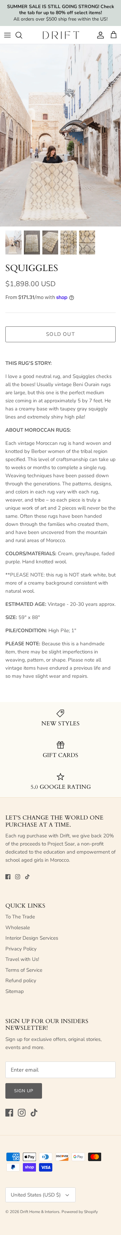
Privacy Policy (21, 948)
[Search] (22, 35)
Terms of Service (23, 970)
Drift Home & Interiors (39, 1211)
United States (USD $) (36, 1194)
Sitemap (14, 991)
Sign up (23, 1091)
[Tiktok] (27, 876)
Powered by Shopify (80, 1211)
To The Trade (20, 916)
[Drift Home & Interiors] (61, 35)
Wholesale (17, 927)
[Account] (98, 35)
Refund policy (20, 980)
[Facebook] (7, 876)
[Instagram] (17, 876)
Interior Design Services (31, 938)
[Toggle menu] (7, 35)
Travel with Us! (22, 959)
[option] (60, 135)
